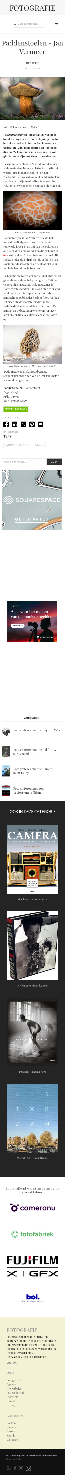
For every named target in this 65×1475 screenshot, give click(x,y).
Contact (11, 1401)
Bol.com (39, 444)
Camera (11, 1427)
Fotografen (13, 1380)
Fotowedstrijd (15, 1392)
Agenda (11, 1384)
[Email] (40, 424)
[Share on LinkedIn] (14, 424)
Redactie (32, 63)
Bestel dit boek (15, 409)
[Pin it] (32, 424)
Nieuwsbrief (14, 1388)
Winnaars (12, 1439)
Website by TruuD (13, 1459)
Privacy (11, 1405)
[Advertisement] (32, 565)
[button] (57, 24)
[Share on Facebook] (6, 424)
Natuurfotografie (16, 444)
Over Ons (12, 1397)
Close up (12, 1431)
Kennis (11, 1435)
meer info (12, 1363)
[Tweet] (23, 424)
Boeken (11, 1423)
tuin (5, 255)
